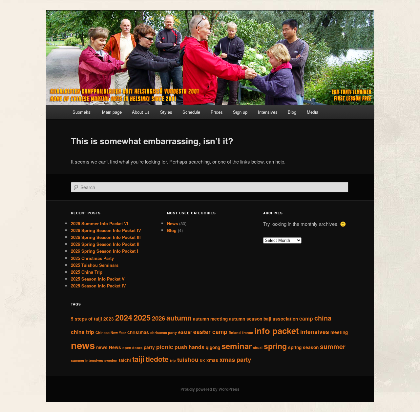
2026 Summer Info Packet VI (99, 223)
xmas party (235, 359)
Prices (217, 112)
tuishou (188, 359)
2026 (158, 318)
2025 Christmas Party (92, 258)
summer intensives (87, 360)
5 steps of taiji (86, 319)
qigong (213, 347)
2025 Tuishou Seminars (94, 265)
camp (306, 318)
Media (312, 112)
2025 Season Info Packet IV (98, 286)
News (172, 223)
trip (173, 360)
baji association (280, 319)
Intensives (268, 112)
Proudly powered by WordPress (210, 389)
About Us (141, 112)
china (322, 318)
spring (275, 346)
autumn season (245, 319)
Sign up (240, 112)
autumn (179, 318)
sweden (110, 360)
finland (235, 332)
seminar (236, 345)
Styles (166, 112)
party (149, 347)
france (247, 332)
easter (185, 332)
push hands (189, 347)
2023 (108, 319)
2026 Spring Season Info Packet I (104, 251)
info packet (276, 330)
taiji (138, 359)
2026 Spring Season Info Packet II (105, 244)
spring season (303, 347)
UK (202, 360)
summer (333, 346)
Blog (292, 112)
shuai (257, 347)
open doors (132, 347)
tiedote (157, 359)
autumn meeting (210, 319)
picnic (164, 347)
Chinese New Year (110, 332)
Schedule (191, 112)
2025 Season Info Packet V (98, 279)
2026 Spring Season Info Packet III (106, 237)
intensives (314, 331)
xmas (212, 360)
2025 (142, 317)
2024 (123, 317)
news (83, 345)
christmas (138, 332)
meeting (339, 332)
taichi (125, 360)
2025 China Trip (86, 272)
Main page (112, 112)
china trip (82, 332)
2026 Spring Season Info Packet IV (106, 230)
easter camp (210, 331)
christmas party (163, 332)
